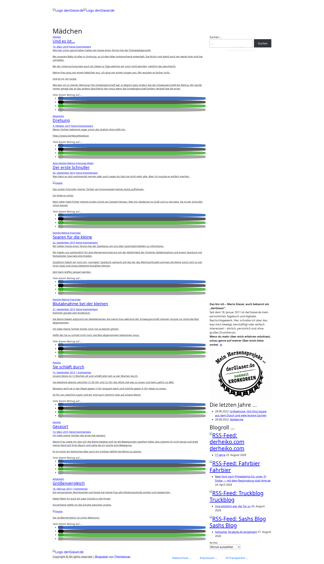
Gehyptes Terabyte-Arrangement (236, 532)
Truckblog (222, 499)
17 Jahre (220, 455)
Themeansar (122, 556)
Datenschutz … (181, 558)
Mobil (90, 163)
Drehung (61, 120)
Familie (57, 37)
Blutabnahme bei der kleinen (80, 303)
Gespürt (60, 426)
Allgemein (58, 116)
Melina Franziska (77, 163)
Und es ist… (64, 41)
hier (60, 50)
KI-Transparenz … (237, 558)
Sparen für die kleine (72, 237)
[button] (60, 98)
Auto (56, 163)
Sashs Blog (223, 525)
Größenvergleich (69, 483)
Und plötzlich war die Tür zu (233, 506)
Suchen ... (216, 37)
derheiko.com (227, 448)
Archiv (214, 543)
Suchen (262, 43)
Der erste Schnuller (71, 167)
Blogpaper (101, 556)
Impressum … (208, 558)
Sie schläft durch (68, 366)
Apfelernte (236, 419)
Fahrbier (220, 469)
